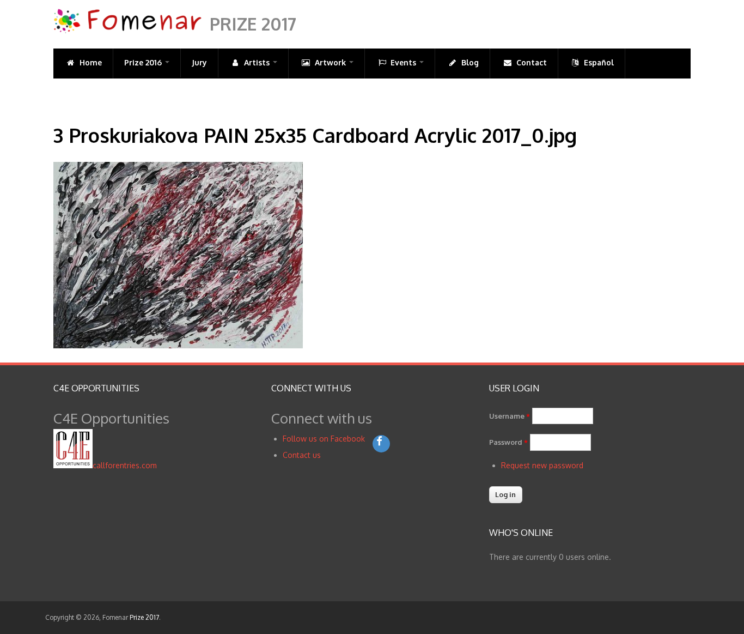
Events (403, 62)
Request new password (542, 465)
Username (509, 416)
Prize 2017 (253, 24)
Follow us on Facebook (325, 438)
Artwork (330, 62)
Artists (257, 62)
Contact (530, 62)
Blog (469, 62)
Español (598, 62)
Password (508, 442)
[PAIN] (178, 345)
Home (89, 62)
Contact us (302, 455)
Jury (199, 62)
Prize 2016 (144, 62)
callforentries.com (125, 465)
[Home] (127, 30)
